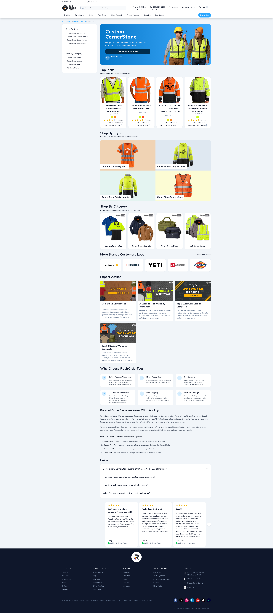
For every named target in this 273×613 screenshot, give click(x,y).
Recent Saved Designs (161, 579)
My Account (187, 7)
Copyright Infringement (129, 600)
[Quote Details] (122, 125)
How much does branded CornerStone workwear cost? (129, 477)
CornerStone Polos (74, 58)
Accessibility (67, 600)
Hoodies (65, 576)
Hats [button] (91, 15)
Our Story (126, 576)
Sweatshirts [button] (79, 15)
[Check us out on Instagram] (187, 600)
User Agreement (97, 600)
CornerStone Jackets (74, 61)
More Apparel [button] (116, 15)
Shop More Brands (204, 254)
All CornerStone (73, 68)
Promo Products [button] (133, 15)
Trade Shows (97, 582)
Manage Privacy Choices (81, 600)
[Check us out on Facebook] (175, 600)
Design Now (204, 15)
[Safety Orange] (115, 117)
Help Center (157, 586)
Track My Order (159, 576)
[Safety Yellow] (112, 117)
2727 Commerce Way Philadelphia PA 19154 (196, 573)
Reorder (156, 582)
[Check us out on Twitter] (181, 600)
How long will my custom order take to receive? (126, 485)
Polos (64, 586)
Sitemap (149, 600)
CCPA (118, 600)
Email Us (190, 587)
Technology (97, 589)
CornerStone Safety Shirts (76, 33)
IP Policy (142, 600)
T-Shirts (65, 572)
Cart (204, 7)
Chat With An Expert (195, 583)
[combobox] (103, 8)
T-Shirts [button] (67, 15)
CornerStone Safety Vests (76, 43)
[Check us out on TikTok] (203, 600)
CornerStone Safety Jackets (77, 40)
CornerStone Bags (74, 64)
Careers (126, 582)
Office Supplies (98, 586)
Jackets (65, 589)
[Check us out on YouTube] (198, 600)
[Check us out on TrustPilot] (209, 600)
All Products (67, 21)
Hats (64, 582)
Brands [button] (147, 15)
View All (126, 586)
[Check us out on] (192, 600)
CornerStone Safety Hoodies (77, 37)
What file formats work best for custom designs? (126, 493)
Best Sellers (159, 15)
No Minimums (98, 572)
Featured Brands (79, 21)
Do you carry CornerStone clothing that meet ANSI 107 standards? (135, 468)
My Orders (157, 572)
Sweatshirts (66, 579)
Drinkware (96, 579)
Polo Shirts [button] (102, 15)
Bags (95, 576)
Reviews (126, 572)
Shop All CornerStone (128, 51)
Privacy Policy (110, 600)
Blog (125, 579)
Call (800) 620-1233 (195, 579)
